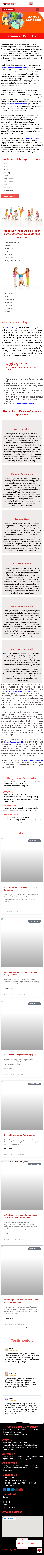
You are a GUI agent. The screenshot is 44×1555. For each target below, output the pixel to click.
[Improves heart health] (22, 643)
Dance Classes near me (26, 404)
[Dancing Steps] (22, 513)
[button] (31, 3)
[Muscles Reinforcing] (22, 468)
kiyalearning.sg (22, 1550)
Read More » (8, 906)
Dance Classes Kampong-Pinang (18, 691)
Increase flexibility (22, 564)
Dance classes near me (19, 104)
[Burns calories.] (22, 423)
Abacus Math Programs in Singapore (20, 1055)
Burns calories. (22, 429)
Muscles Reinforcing (22, 474)
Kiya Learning (11, 327)
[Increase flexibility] (22, 558)
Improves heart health (22, 649)
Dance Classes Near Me (14, 742)
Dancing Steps (22, 519)
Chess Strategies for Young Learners (20, 1135)
